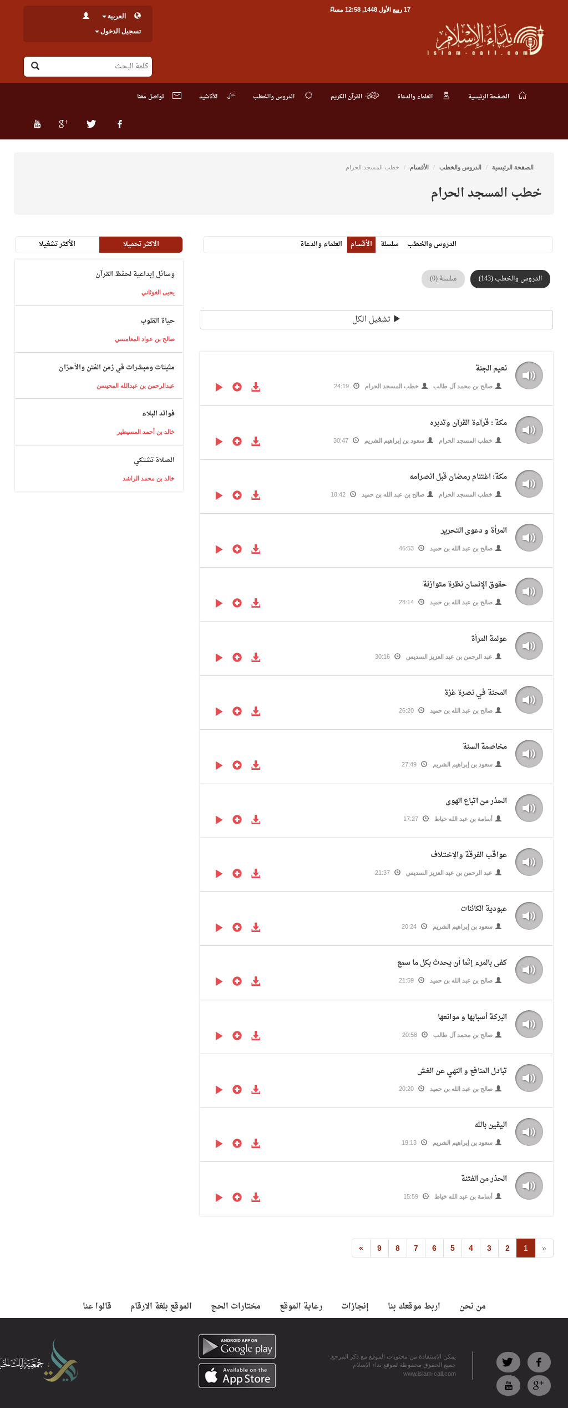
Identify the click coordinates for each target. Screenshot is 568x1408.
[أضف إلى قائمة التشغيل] (237, 388)
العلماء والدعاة (321, 244)
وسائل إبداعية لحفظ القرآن (135, 274)
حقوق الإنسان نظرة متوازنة (465, 585)
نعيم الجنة (491, 368)
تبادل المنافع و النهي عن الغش (462, 1071)
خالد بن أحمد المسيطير (146, 431)
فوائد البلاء (158, 414)
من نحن (472, 1306)
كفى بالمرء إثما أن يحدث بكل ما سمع (452, 963)
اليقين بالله (490, 1125)
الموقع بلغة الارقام (161, 1306)
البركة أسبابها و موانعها (472, 1017)
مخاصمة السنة (485, 747)
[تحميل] (255, 388)
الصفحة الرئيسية (513, 167)
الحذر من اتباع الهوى (476, 801)
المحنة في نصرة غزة (475, 693)
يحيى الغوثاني (158, 292)
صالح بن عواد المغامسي (145, 338)
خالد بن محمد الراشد (149, 478)
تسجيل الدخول (120, 31)
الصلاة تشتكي (154, 460)
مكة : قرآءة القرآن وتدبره (468, 423)
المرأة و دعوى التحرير (474, 531)
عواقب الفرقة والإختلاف (468, 855)
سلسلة (390, 244)
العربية (117, 16)
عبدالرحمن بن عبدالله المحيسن (136, 385)
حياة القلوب (157, 321)
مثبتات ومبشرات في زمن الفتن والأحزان (117, 368)
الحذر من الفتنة (484, 1179)
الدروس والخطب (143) (510, 279)
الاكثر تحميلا (141, 244)
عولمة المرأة (489, 639)
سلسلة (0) (443, 279)
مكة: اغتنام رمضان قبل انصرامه (458, 477)
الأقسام (419, 167)
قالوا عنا (97, 1306)
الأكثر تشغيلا (57, 244)
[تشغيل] (219, 388)
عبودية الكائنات (483, 909)
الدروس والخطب (460, 167)
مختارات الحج (236, 1306)
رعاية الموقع (301, 1306)
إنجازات (355, 1306)
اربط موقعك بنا (414, 1306)
